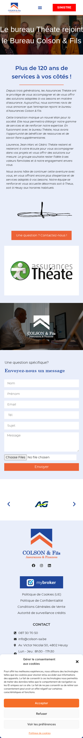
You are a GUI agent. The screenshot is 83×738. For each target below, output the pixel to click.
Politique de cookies (40, 733)
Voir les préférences (41, 724)
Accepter (41, 703)
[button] (77, 662)
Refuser (41, 713)
